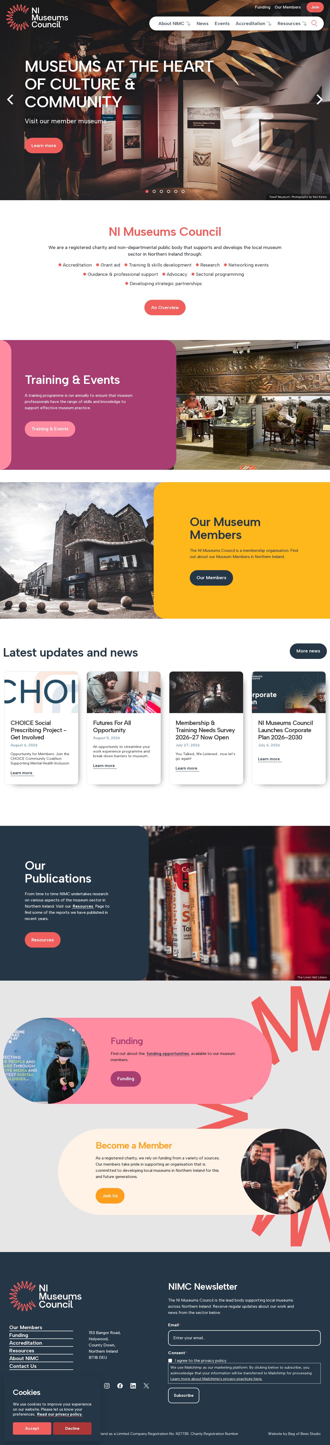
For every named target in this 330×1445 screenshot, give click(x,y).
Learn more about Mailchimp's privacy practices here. (216, 1378)
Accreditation (251, 23)
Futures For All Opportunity (112, 726)
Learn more (22, 772)
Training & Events (50, 429)
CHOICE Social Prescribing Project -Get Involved (38, 730)
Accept (32, 1428)
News (203, 23)
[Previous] (11, 99)
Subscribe (184, 1395)
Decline (72, 1428)
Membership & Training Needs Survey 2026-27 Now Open (205, 730)
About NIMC (172, 23)
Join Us (110, 1196)
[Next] (318, 99)
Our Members (288, 7)
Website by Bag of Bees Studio (294, 1434)
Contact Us (23, 1366)
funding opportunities (168, 1053)
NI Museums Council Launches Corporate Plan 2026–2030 (285, 730)
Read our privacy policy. (59, 1414)
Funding (262, 7)
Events (222, 23)
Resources (290, 23)
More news (308, 651)
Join (315, 7)
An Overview (165, 307)
